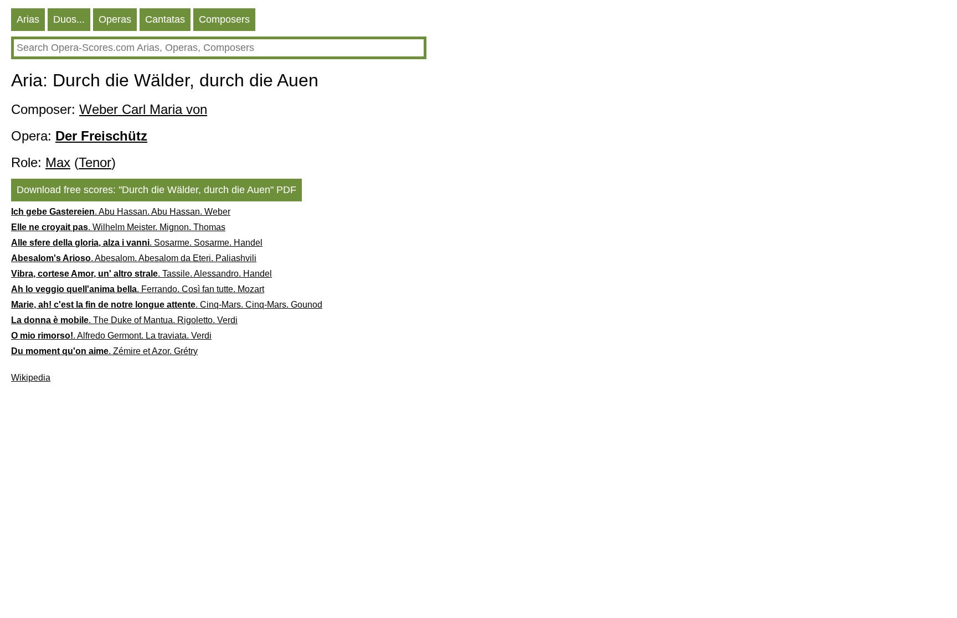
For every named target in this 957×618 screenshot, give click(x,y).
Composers (224, 19)
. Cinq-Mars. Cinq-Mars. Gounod (166, 304)
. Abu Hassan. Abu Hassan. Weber (120, 211)
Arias (28, 19)
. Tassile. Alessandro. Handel (141, 273)
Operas (115, 19)
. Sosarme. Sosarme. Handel (137, 242)
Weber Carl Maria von (143, 109)
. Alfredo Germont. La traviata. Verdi (111, 335)
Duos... (69, 19)
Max (57, 162)
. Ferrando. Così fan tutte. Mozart (137, 289)
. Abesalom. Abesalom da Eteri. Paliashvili (133, 258)
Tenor (95, 162)
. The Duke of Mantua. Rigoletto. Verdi (124, 320)
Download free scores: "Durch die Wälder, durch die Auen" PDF (156, 189)
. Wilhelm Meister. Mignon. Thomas (118, 227)
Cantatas (165, 19)
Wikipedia (30, 377)
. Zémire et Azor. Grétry (104, 351)
